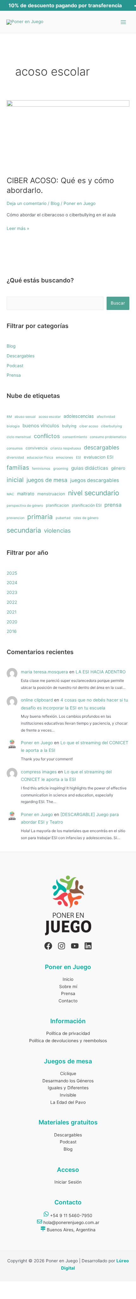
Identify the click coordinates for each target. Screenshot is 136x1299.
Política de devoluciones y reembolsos (68, 1040)
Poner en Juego (37, 742)
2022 (12, 602)
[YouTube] (75, 946)
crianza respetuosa (65, 448)
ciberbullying (111, 426)
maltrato (25, 493)
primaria (40, 517)
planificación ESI (87, 505)
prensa (112, 505)
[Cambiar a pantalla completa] (24, 1286)
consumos (15, 448)
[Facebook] (48, 946)
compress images (39, 771)
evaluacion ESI (99, 457)
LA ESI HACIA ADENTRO (101, 671)
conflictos (47, 436)
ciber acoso (88, 426)
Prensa (14, 375)
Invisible (68, 1095)
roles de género (85, 518)
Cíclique (68, 1073)
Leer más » (18, 228)
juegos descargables (94, 480)
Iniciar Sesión (68, 1182)
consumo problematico (108, 437)
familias (18, 467)
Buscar (118, 303)
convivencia (36, 448)
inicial (15, 480)
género (118, 468)
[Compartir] (40, 1286)
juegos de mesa (47, 480)
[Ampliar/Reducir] (7, 1286)
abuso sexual (25, 417)
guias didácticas (89, 468)
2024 (12, 582)
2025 (12, 573)
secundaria (24, 530)
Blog (55, 203)
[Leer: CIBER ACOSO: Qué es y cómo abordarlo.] (68, 134)
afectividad (106, 417)
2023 (12, 592)
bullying (69, 426)
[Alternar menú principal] (123, 22)
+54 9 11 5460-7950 (70, 1215)
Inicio (68, 979)
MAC (10, 494)
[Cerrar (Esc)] (57, 1286)
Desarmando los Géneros (68, 1080)
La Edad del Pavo (68, 1102)
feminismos (41, 469)
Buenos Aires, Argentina (71, 1229)
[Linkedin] (88, 946)
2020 (12, 621)
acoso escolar (50, 417)
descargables (101, 447)
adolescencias (79, 416)
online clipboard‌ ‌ (37, 699)
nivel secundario (93, 493)
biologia (13, 426)
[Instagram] (61, 946)
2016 (12, 631)
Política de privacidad (68, 1033)
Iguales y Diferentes (68, 1087)
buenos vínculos (40, 426)
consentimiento (75, 437)
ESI (78, 457)
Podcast (15, 365)
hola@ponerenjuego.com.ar (70, 1222)
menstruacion (51, 493)
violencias (57, 530)
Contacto (68, 1000)
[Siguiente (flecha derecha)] (24, 1295)
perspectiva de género (25, 506)
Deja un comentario (26, 203)
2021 (11, 612)
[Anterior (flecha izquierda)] (7, 1295)
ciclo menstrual (19, 437)
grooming (60, 469)
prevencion (15, 518)
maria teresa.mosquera (44, 671)
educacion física (40, 457)
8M (9, 417)
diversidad (15, 457)
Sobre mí (68, 986)
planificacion (57, 505)
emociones (64, 457)
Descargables (20, 355)
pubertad (63, 518)
